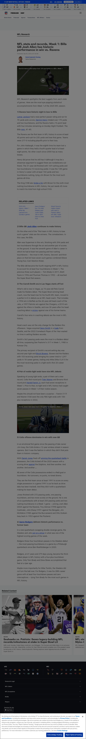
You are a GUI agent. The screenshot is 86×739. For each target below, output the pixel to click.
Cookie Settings (62, 730)
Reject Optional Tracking (74, 735)
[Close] (82, 716)
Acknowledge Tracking (54, 735)
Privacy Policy (65, 718)
